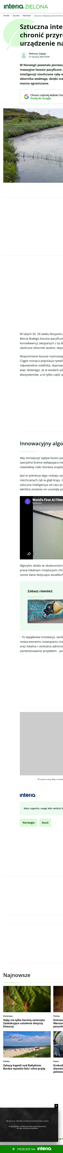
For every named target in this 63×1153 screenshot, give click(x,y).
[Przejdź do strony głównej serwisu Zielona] (36, 6)
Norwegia (29, 822)
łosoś (45, 822)
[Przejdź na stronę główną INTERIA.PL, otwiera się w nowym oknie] (14, 6)
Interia (6, 16)
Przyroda (27, 16)
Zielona (16, 16)
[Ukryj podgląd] (56, 1106)
